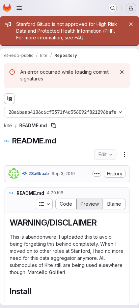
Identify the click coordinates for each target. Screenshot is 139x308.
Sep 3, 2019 (63, 173)
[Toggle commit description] (96, 174)
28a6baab (38, 173)
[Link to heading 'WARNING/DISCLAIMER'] (101, 223)
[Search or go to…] (113, 8)
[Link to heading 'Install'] (35, 291)
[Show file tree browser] (9, 98)
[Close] (131, 24)
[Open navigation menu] (19, 8)
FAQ (79, 37)
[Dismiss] (122, 72)
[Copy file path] (53, 125)
